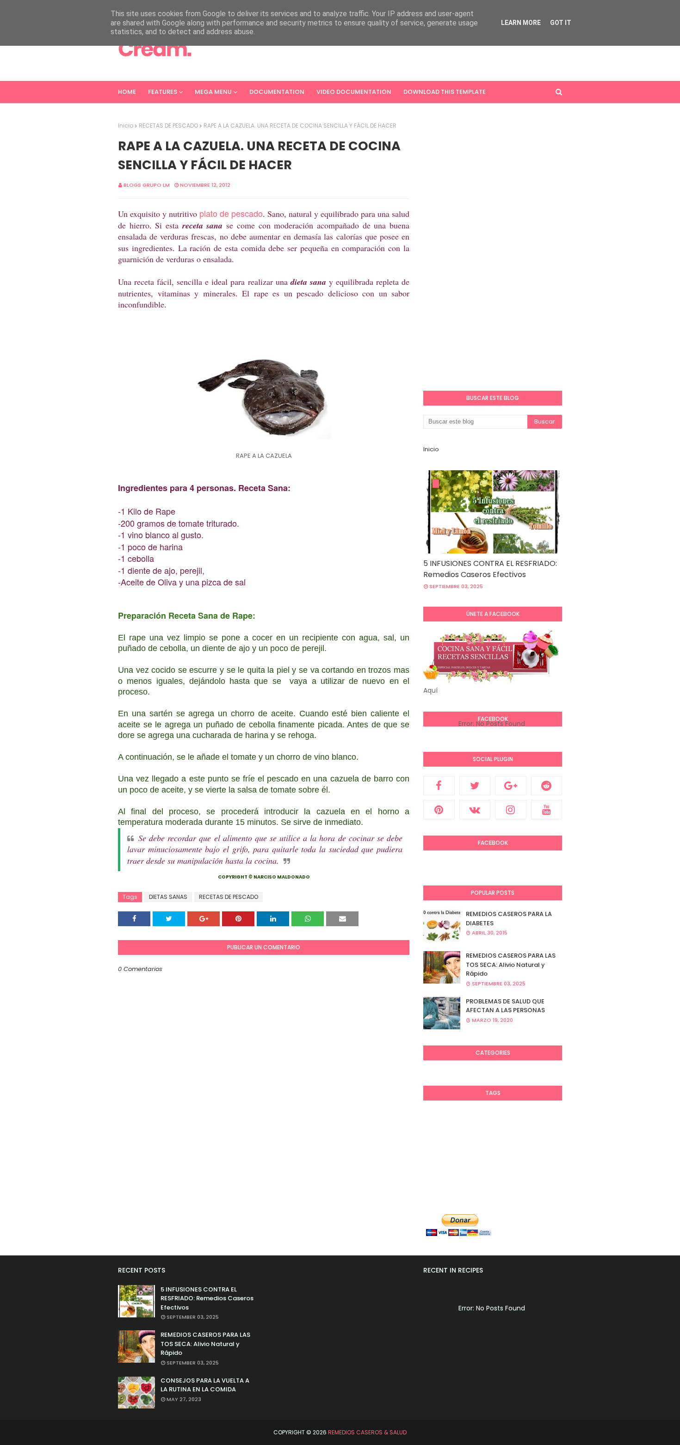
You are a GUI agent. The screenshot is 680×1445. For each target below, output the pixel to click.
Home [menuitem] (127, 91)
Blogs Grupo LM (147, 185)
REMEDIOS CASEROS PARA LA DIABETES (509, 919)
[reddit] (547, 785)
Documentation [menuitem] (276, 91)
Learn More (521, 22)
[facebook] (439, 785)
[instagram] (510, 809)
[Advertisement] (393, 48)
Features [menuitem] (162, 91)
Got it (560, 22)
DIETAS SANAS (168, 897)
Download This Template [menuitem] (444, 91)
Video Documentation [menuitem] (353, 91)
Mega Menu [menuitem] (213, 91)
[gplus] (510, 785)
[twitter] (475, 785)
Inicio (125, 125)
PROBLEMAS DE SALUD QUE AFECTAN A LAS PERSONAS (505, 1006)
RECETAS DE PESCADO (168, 125)
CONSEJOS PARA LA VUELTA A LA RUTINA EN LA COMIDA (205, 1385)
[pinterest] (439, 809)
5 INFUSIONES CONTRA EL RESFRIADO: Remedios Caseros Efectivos (490, 569)
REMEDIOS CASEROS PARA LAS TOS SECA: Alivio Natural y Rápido (511, 964)
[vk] (475, 809)
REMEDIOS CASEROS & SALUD (367, 1432)
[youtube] (547, 809)
